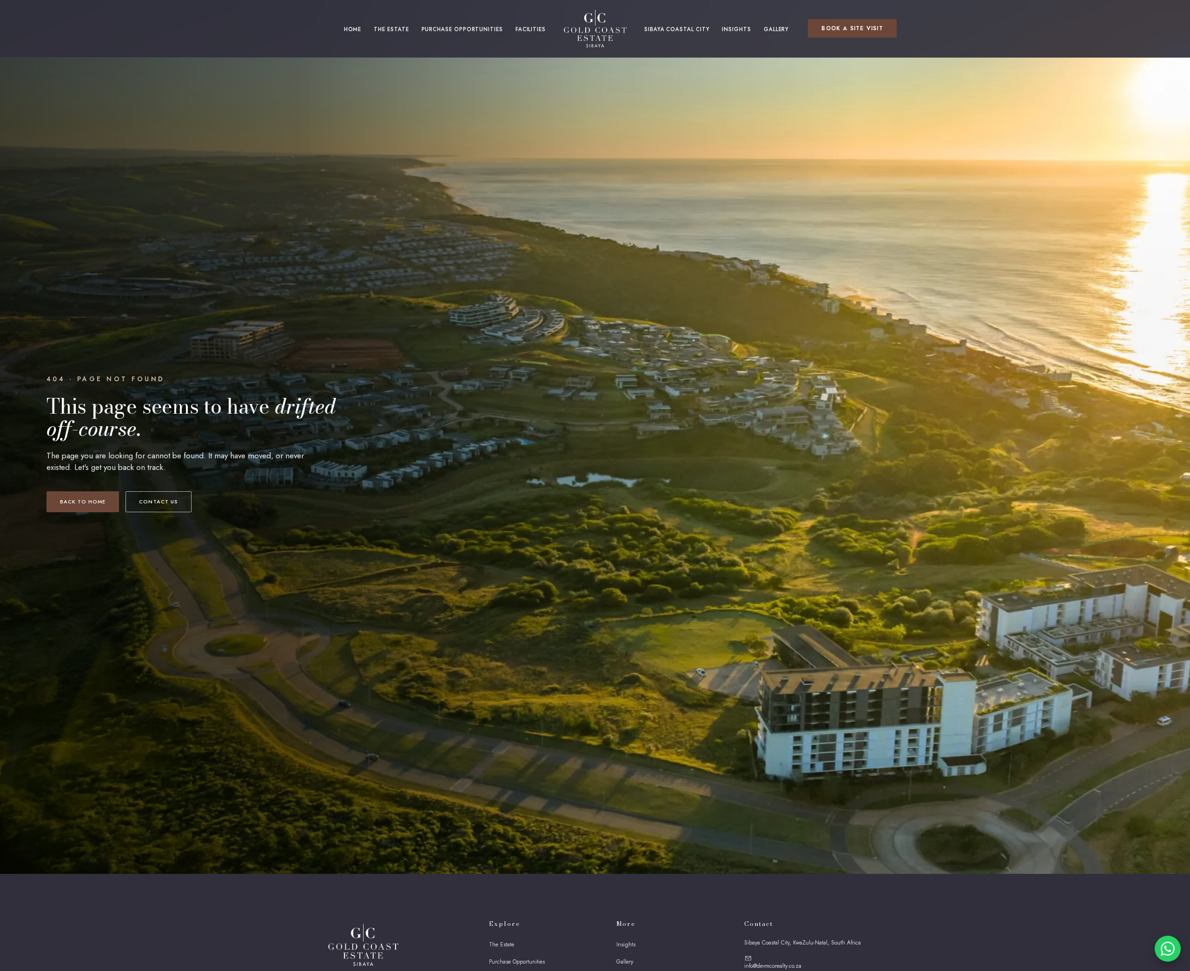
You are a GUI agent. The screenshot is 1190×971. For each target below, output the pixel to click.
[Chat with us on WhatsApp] (1168, 949)
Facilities (531, 29)
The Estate (391, 29)
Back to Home (83, 501)
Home (353, 29)
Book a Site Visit (852, 28)
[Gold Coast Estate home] (595, 29)
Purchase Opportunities (462, 29)
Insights (736, 29)
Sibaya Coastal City (676, 29)
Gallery (776, 29)
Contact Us (158, 501)
